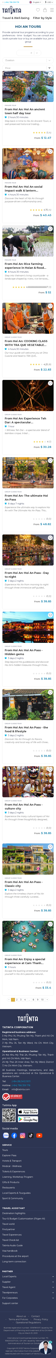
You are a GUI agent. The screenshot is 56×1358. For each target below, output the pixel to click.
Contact (35, 1316)
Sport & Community (12, 1198)
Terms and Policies (18, 1319)
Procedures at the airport (15, 1256)
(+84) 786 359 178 (11, 2)
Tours (5, 1150)
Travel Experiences (12, 1234)
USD (48, 2)
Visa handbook (9, 1250)
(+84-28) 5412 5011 (21, 1081)
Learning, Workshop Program (17, 1177)
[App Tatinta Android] (28, 1119)
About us (21, 1316)
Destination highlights (13, 1213)
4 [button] (25, 999)
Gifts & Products (10, 1182)
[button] (47, 1000)
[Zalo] (5, 1135)
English (36, 2)
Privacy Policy (41, 1319)
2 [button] (16, 999)
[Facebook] (14, 1135)
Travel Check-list (10, 1240)
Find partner (8, 1229)
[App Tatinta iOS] (28, 1112)
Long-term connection (14, 1261)
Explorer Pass (9, 1155)
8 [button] (33, 999)
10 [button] (42, 999)
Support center (10, 1303)
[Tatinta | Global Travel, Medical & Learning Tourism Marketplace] (12, 9)
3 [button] (21, 999)
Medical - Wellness (12, 1166)
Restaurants (8, 1187)
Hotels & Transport (12, 1160)
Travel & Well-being (15, 18)
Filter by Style (42, 18)
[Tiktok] (30, 1135)
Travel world (8, 1224)
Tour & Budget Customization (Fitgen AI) (23, 1218)
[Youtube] (39, 1135)
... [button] (29, 999)
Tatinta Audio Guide (12, 1245)
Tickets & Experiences (13, 1171)
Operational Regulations (28, 1322)
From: (37, 138)
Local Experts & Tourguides (16, 1193)
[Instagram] (22, 1135)
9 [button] (37, 999)
